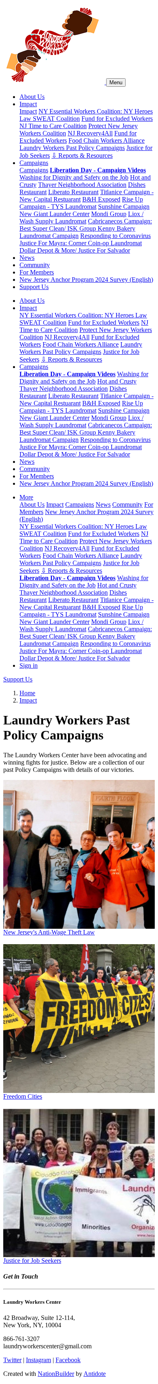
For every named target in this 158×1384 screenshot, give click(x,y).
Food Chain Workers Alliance (106, 140)
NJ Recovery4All (90, 133)
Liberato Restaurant (73, 192)
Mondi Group (108, 213)
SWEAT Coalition (56, 118)
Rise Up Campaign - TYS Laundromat (81, 203)
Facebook (68, 1359)
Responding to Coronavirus (115, 235)
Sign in (28, 665)
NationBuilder (56, 1373)
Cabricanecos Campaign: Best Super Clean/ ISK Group (85, 225)
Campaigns (33, 162)
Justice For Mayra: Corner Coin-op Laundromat (80, 243)
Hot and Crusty (117, 381)
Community (34, 264)
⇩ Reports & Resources (82, 155)
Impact (28, 104)
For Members (36, 272)
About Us (32, 96)
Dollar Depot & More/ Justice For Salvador (74, 250)
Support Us (34, 286)
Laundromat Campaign (49, 235)
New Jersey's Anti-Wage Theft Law (49, 932)
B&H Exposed (101, 199)
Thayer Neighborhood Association (82, 184)
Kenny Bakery (116, 228)
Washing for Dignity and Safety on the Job (73, 177)
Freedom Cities (22, 1096)
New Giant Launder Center (54, 213)
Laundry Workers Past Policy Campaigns (72, 147)
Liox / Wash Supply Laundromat (81, 217)
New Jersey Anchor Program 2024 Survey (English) (86, 279)
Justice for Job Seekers (32, 1260)
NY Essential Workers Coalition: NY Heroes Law (83, 315)
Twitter (12, 1359)
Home (27, 693)
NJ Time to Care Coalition (53, 125)
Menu (115, 82)
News (26, 257)
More (26, 497)
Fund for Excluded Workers (117, 118)
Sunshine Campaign (123, 206)
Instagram (38, 1359)
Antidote (94, 1373)
